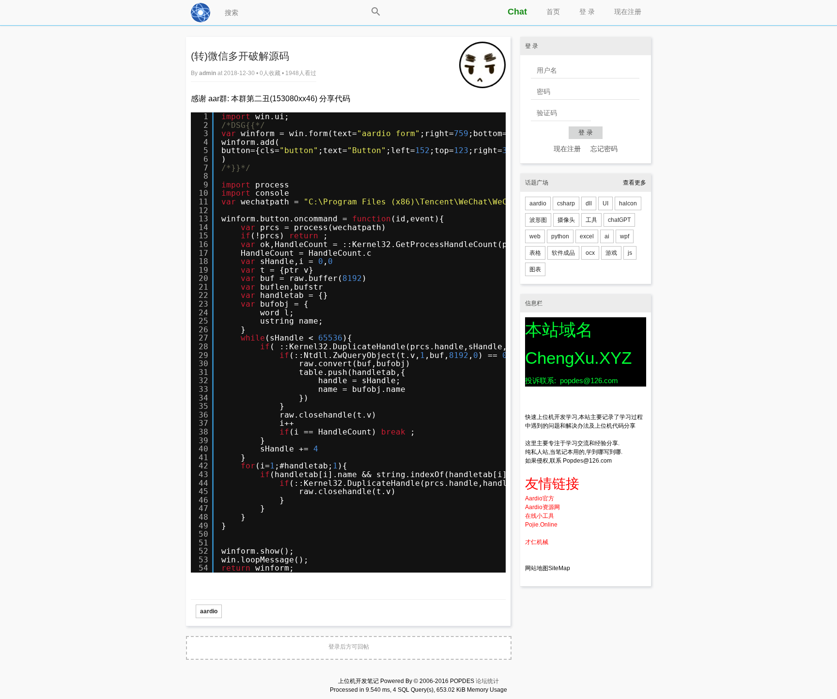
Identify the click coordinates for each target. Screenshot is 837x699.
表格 (535, 252)
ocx (590, 252)
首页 (553, 12)
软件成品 (563, 252)
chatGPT (619, 220)
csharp (566, 203)
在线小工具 (539, 516)
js (630, 252)
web (535, 236)
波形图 (538, 220)
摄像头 (566, 220)
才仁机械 (536, 542)
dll (589, 203)
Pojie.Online (541, 524)
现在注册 (627, 12)
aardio (208, 611)
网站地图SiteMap (547, 568)
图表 (535, 269)
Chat (517, 11)
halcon (628, 203)
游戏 (611, 252)
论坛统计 (487, 681)
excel (587, 236)
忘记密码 (604, 149)
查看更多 (634, 182)
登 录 (587, 12)
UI (605, 203)
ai (606, 236)
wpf (624, 236)
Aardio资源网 (542, 507)
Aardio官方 (539, 498)
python (560, 236)
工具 (591, 220)
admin (208, 73)
